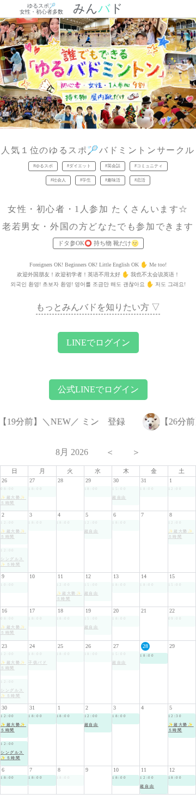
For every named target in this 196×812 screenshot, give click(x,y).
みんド (98, 9)
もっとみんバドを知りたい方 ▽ (98, 307)
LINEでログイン (98, 342)
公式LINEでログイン (98, 389)
